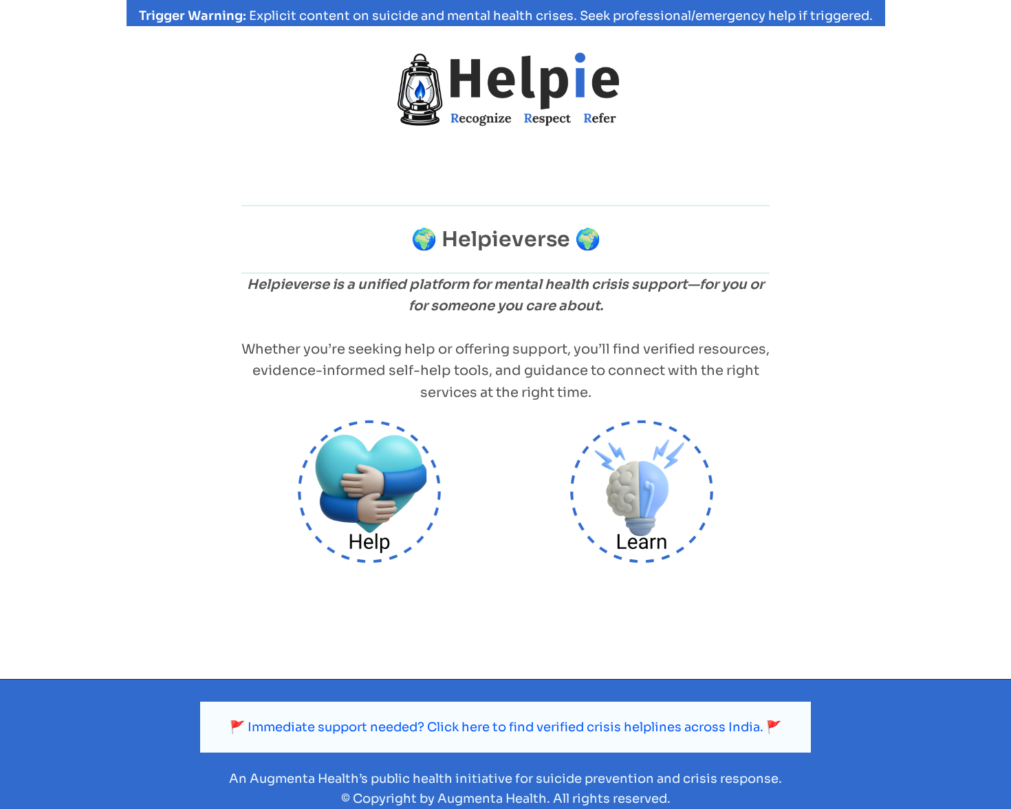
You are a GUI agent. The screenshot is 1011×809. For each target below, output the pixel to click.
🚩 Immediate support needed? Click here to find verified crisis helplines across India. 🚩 (505, 727)
